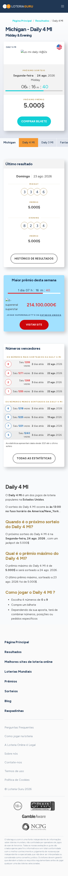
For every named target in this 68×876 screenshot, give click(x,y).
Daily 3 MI (47, 142)
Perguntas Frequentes (19, 727)
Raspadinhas (14, 711)
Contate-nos (13, 762)
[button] (62, 6)
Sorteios (11, 691)
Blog (8, 701)
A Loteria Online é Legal (20, 745)
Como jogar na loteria (19, 736)
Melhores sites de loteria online (29, 662)
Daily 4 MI (28, 142)
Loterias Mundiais (18, 671)
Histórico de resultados (34, 258)
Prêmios (11, 681)
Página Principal (22, 20)
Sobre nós (11, 753)
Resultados (42, 20)
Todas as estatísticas (34, 458)
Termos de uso (14, 771)
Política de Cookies (17, 779)
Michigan (9, 142)
